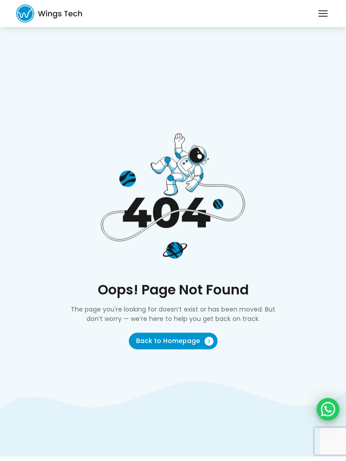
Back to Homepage (169, 340)
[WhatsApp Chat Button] (328, 409)
